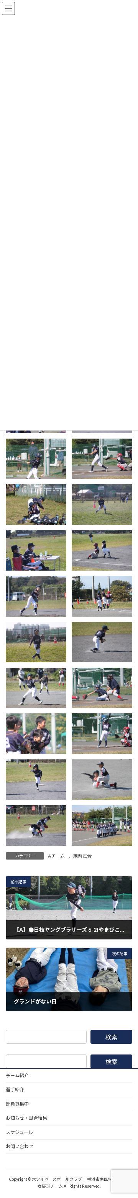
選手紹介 (15, 1089)
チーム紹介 (17, 1075)
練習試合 (82, 856)
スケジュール (19, 1132)
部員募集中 (17, 1104)
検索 (111, 1037)
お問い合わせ (19, 1146)
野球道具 (15, 1160)
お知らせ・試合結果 (26, 1118)
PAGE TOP (127, 1153)
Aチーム (56, 856)
